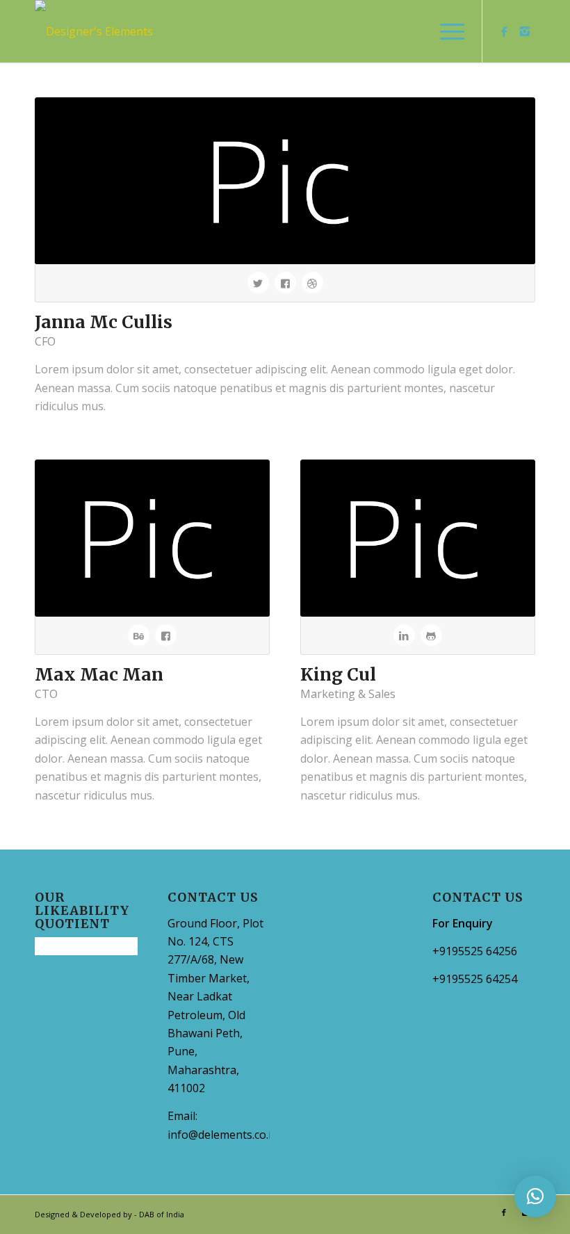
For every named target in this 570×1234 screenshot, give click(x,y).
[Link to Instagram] (524, 31)
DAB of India (161, 1214)
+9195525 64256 (474, 951)
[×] (535, 1196)
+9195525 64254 (474, 979)
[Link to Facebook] (504, 31)
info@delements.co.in (223, 1134)
